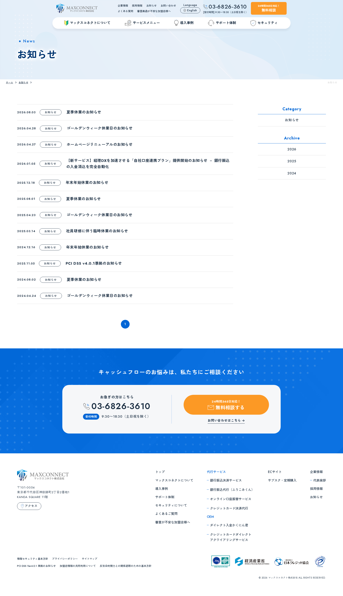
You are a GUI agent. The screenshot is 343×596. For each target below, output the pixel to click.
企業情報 (123, 6)
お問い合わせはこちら (224, 421)
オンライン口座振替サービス (230, 499)
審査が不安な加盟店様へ (172, 522)
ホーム (9, 82)
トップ (160, 472)
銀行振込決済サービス (226, 480)
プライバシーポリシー (65, 559)
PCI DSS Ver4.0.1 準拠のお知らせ (36, 566)
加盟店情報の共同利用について (78, 566)
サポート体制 (164, 497)
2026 (291, 149)
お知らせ (151, 6)
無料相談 (269, 8)
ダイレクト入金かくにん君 (229, 525)
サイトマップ (89, 559)
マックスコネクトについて (174, 480)
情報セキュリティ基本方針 (32, 559)
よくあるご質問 (166, 513)
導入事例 (161, 488)
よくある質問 (125, 11)
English (192, 10)
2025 (291, 161)
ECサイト (275, 472)
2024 (291, 173)
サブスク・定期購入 (282, 480)
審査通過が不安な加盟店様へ (154, 11)
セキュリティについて (171, 505)
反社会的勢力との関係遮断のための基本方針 (125, 566)
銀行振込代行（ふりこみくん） (232, 489)
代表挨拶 (319, 480)
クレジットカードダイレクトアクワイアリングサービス (230, 537)
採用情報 (137, 6)
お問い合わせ (168, 6)
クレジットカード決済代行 (229, 508)
